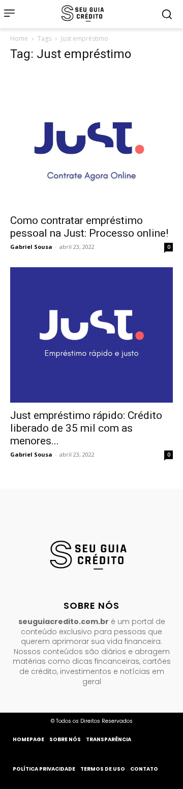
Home (19, 38)
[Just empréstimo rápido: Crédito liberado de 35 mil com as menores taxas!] (91, 335)
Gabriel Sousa (31, 246)
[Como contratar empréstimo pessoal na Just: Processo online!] (91, 140)
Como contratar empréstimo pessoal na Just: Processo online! (89, 226)
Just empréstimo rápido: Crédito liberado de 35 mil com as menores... (86, 428)
